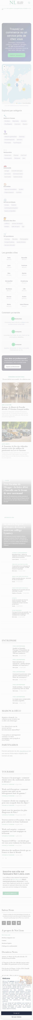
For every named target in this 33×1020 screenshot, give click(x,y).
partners (12, 981)
